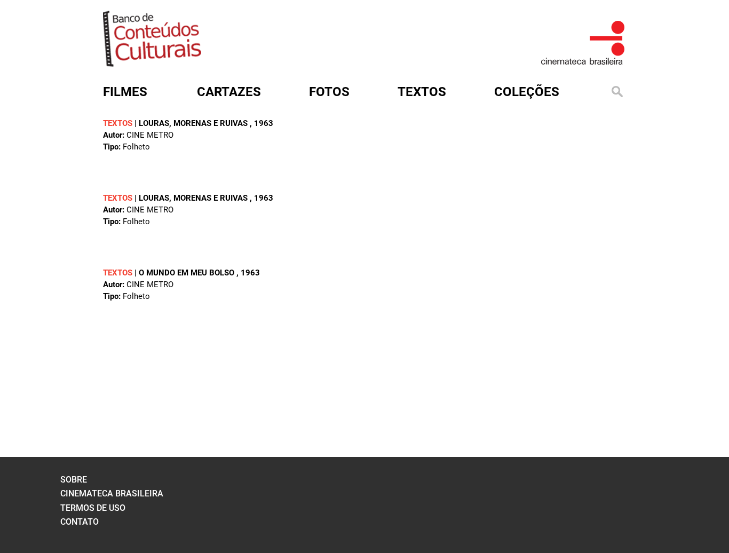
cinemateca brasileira (111, 493)
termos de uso (92, 508)
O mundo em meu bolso (187, 273)
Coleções (526, 91)
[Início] (152, 63)
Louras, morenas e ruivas (194, 123)
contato (79, 522)
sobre (73, 480)
